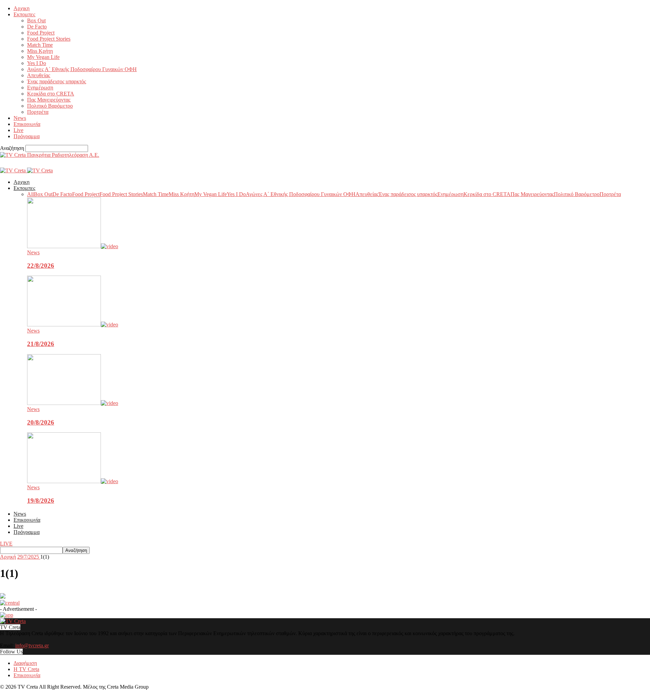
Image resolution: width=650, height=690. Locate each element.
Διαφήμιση (25, 663)
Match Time (40, 45)
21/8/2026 (40, 343)
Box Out (36, 20)
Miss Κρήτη (40, 51)
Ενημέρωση (40, 87)
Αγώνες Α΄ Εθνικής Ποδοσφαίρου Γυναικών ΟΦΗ (82, 69)
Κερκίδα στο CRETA (50, 93)
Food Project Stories (48, 39)
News (20, 118)
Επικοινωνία (27, 124)
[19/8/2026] (72, 481)
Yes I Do (36, 63)
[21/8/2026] (72, 324)
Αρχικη (21, 8)
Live (18, 130)
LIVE (6, 543)
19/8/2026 (40, 500)
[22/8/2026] (72, 246)
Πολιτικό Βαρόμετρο (50, 106)
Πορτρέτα (37, 112)
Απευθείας (38, 75)
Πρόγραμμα (27, 136)
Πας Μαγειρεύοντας (48, 100)
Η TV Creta (26, 669)
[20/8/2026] (72, 403)
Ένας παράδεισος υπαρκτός (56, 81)
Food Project (41, 33)
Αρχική (8, 557)
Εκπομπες (24, 14)
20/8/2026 (40, 422)
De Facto (37, 26)
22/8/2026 (40, 265)
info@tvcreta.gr (32, 645)
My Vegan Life (43, 57)
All (30, 194)
